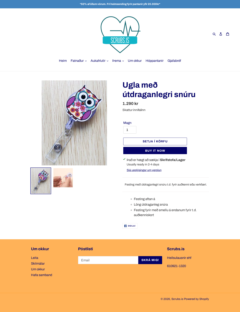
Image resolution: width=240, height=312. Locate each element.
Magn (127, 123)
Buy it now (155, 150)
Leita (34, 258)
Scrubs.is (177, 299)
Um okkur (38, 269)
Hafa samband (41, 275)
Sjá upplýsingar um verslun (144, 170)
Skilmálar (38, 263)
